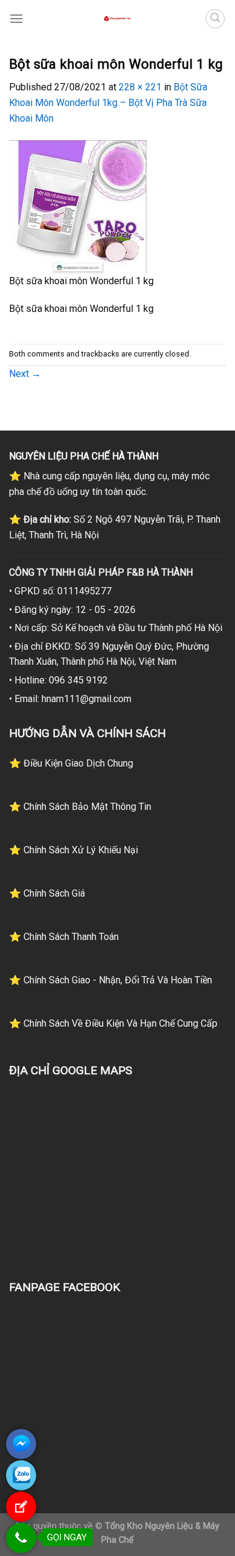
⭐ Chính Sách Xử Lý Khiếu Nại (73, 850)
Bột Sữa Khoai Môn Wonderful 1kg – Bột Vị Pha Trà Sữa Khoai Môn (108, 102)
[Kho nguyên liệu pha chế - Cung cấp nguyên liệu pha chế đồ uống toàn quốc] (117, 18)
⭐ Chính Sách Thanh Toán (64, 936)
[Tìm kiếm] (215, 18)
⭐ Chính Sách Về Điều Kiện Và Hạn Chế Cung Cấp (113, 1023)
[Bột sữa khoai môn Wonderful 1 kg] (77, 206)
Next (25, 373)
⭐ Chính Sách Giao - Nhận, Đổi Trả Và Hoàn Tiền (110, 980)
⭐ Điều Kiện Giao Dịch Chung (71, 763)
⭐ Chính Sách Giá (47, 893)
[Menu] (16, 18)
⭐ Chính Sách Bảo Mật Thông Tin (80, 806)
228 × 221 (140, 87)
